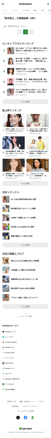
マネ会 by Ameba (11, 342)
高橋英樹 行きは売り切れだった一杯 (24, 279)
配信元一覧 (11, 401)
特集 (35, 10)
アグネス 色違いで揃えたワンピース (24, 297)
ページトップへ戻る (25, 316)
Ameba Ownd (10, 353)
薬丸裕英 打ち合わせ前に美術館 (23, 288)
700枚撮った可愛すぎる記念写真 (23, 270)
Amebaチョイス (10, 332)
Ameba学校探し (10, 389)
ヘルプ (41, 401)
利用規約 (15, 406)
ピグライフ (8, 374)
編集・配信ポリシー (27, 401)
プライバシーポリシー (31, 406)
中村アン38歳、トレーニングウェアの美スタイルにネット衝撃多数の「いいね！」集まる (15, 132)
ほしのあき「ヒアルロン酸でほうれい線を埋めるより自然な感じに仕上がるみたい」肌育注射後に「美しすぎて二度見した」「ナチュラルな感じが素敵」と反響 (31, 51)
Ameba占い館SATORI (12, 379)
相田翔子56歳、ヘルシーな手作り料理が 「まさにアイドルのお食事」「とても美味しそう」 (31, 71)
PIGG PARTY (9, 363)
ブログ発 (25, 10)
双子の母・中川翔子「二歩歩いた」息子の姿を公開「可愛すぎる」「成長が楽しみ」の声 (31, 60)
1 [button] (25, 32)
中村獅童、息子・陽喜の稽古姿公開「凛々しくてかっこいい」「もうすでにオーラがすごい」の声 (31, 81)
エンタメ (14, 10)
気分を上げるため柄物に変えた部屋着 (25, 261)
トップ (4, 10)
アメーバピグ (9, 358)
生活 (42, 10)
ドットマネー (9, 337)
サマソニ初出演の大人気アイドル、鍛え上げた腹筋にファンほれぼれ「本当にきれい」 (31, 92)
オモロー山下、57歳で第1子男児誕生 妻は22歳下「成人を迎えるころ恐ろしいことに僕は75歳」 (39, 132)
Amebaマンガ (9, 368)
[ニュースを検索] (48, 4)
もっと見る (25, 101)
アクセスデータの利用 (25, 411)
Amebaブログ (9, 347)
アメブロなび (9, 384)
